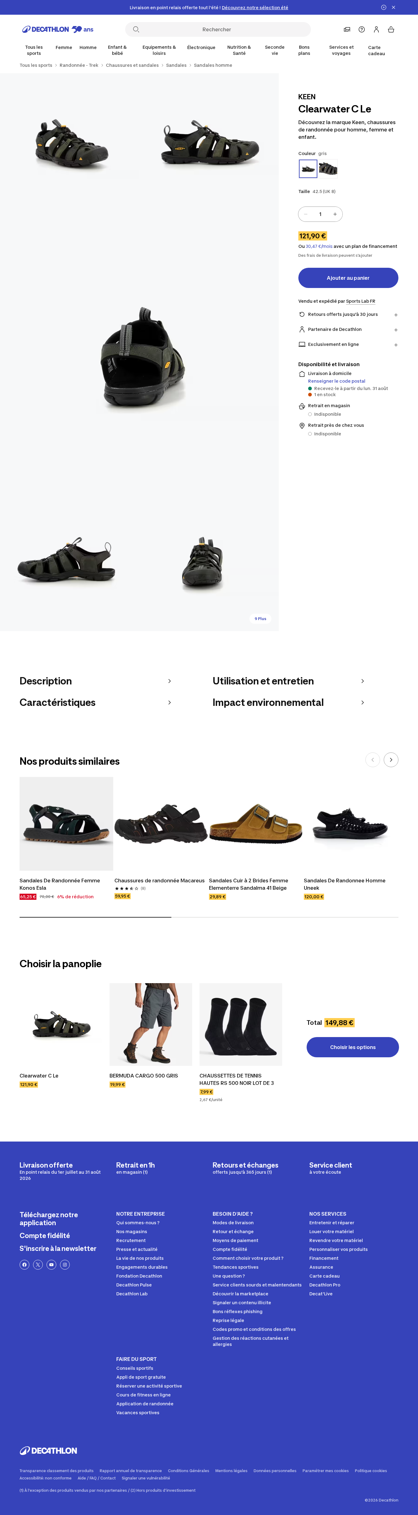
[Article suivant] (391, 759)
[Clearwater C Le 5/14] (208, 561)
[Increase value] (335, 214)
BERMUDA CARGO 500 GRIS (144, 1076)
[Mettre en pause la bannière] (384, 7)
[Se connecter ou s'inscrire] (376, 29)
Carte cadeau (376, 50)
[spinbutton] (320, 214)
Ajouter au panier (348, 278)
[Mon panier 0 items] (391, 29)
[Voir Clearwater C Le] (61, 1024)
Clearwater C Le (39, 1076)
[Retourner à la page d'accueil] (58, 29)
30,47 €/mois (319, 246)
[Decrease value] (305, 214)
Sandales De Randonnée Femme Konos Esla (60, 884)
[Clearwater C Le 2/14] (69, 143)
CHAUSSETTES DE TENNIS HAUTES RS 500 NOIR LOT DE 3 (237, 1079)
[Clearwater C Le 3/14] (139, 352)
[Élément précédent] (372, 759)
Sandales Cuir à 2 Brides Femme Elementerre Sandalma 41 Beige (249, 884)
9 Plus (260, 618)
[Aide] (361, 29)
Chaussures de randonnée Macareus (159, 880)
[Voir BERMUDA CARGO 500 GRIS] (151, 1024)
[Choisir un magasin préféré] (347, 29)
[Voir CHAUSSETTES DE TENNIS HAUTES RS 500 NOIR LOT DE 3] (241, 1024)
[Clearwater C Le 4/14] (69, 561)
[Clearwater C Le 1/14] (208, 143)
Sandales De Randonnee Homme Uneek (345, 884)
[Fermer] (393, 7)
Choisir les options (353, 1047)
